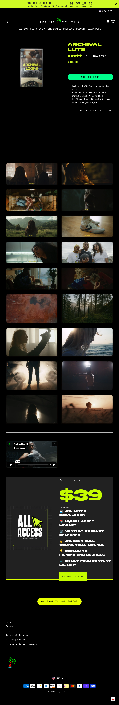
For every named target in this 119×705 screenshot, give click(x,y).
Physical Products (74, 28)
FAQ (8, 630)
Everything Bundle (50, 28)
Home (8, 621)
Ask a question (90, 110)
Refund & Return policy (21, 643)
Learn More (94, 28)
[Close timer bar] (116, 4)
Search (10, 626)
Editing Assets (27, 28)
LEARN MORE (73, 576)
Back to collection (61, 601)
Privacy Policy (16, 639)
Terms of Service (17, 635)
